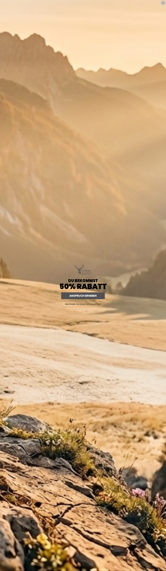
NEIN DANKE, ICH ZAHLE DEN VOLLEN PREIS (83, 304)
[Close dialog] (163, 3)
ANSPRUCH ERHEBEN (83, 296)
